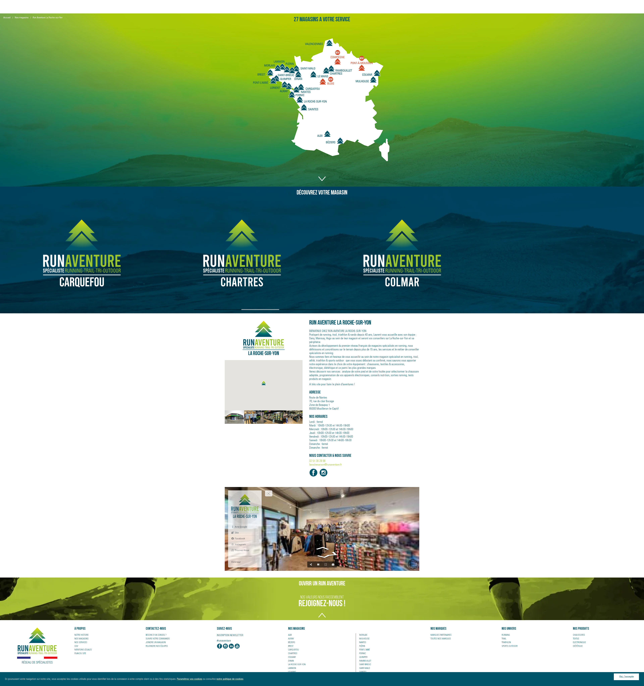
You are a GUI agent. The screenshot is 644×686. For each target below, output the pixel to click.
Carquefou (293, 650)
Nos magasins (22, 18)
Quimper (363, 657)
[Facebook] (219, 646)
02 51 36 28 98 (317, 461)
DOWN (322, 177)
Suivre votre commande (158, 639)
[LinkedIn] (231, 646)
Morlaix (363, 635)
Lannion (292, 668)
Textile (576, 639)
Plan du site (80, 653)
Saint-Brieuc (365, 665)
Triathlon (506, 642)
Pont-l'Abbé (364, 650)
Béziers (291, 642)
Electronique (579, 642)
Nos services (80, 642)
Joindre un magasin (156, 642)
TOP (322, 617)
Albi (290, 635)
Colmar (292, 657)
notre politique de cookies (230, 679)
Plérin (362, 646)
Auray (291, 639)
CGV (76, 646)
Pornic (362, 653)
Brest (290, 646)
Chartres (292, 653)
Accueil (7, 18)
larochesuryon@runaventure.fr (325, 464)
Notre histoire (81, 635)
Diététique (578, 646)
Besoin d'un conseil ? (156, 635)
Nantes (362, 642)
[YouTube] (237, 646)
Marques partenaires (441, 635)
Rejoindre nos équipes (157, 646)
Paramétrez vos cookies (189, 679)
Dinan (291, 661)
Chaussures (579, 635)
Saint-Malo (364, 668)
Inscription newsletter (230, 635)
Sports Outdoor (510, 646)
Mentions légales (83, 650)
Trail (504, 639)
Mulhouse (364, 639)
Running (506, 635)
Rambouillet (365, 661)
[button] (263, 383)
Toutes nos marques (441, 639)
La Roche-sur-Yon (297, 665)
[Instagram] (225, 646)
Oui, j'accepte (626, 676)
